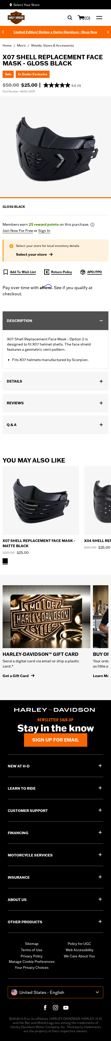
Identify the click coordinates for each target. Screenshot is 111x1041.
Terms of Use (31, 950)
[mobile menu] (98, 17)
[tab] (55, 197)
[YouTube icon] (66, 1008)
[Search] (70, 17)
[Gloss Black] (5, 560)
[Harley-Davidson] (55, 710)
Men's (21, 45)
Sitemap (31, 944)
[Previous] (2, 32)
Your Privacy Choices (32, 967)
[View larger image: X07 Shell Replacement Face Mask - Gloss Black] (55, 146)
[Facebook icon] (45, 1008)
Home (7, 45)
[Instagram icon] (55, 1008)
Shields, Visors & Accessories (52, 45)
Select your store (31, 254)
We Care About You (79, 956)
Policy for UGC (79, 944)
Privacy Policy (32, 956)
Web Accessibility (79, 950)
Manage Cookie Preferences (32, 961)
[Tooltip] (92, 225)
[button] (62, 85)
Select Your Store (26, 5)
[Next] (108, 32)
